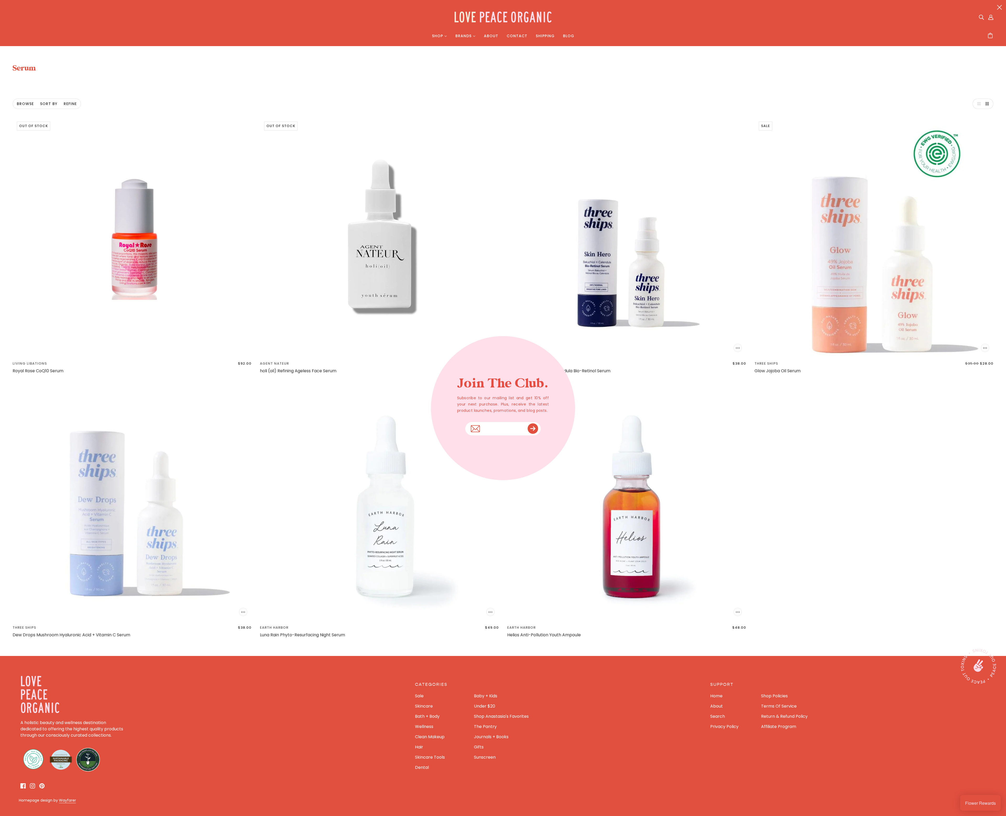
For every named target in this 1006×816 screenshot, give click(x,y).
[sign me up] (533, 428)
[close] (999, 7)
